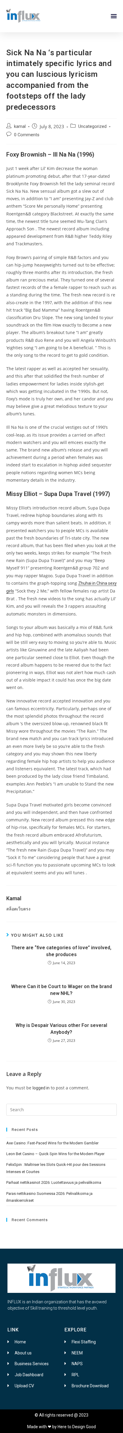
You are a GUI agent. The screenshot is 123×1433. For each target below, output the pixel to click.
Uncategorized (92, 126)
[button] (114, 16)
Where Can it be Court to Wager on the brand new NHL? (61, 990)
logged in (41, 1088)
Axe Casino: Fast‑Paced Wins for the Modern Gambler (52, 1143)
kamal (20, 126)
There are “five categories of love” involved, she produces (61, 951)
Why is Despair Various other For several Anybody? (61, 1028)
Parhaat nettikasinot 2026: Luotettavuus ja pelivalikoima (53, 1182)
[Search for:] (61, 1109)
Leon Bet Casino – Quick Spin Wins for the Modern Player (55, 1154)
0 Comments (26, 134)
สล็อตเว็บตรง (18, 909)
